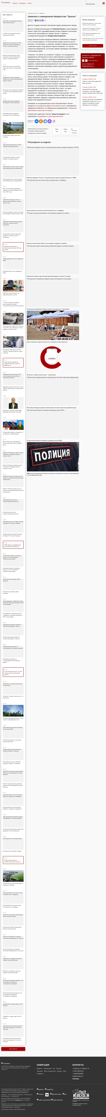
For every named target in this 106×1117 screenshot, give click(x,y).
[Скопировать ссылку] (45, 20)
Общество (42, 13)
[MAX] (43, 20)
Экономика (40, 1071)
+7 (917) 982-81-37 (78, 1071)
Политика (58, 1068)
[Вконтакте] (47, 1094)
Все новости (7, 15)
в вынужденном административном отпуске (50, 106)
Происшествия (48, 1068)
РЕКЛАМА (75, 1079)
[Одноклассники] (38, 20)
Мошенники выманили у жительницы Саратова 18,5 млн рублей (91, 24)
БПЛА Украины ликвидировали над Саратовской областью (91, 34)
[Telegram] (40, 20)
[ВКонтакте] (36, 20)
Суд (54, 1068)
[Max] (83, 61)
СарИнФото (40, 1073)
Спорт (64, 1071)
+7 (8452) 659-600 (77, 1073)
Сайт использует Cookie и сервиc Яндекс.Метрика (13, 1109)
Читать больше (93, 45)
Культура (59, 1071)
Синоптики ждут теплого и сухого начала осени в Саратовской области (92, 39)
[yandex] (44, 1100)
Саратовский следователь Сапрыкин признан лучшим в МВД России (91, 29)
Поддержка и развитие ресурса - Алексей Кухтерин (80, 1104)
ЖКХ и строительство (50, 1071)
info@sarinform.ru (88, 66)
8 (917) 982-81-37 (93, 60)
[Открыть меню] (103, 3)
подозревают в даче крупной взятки (50, 116)
